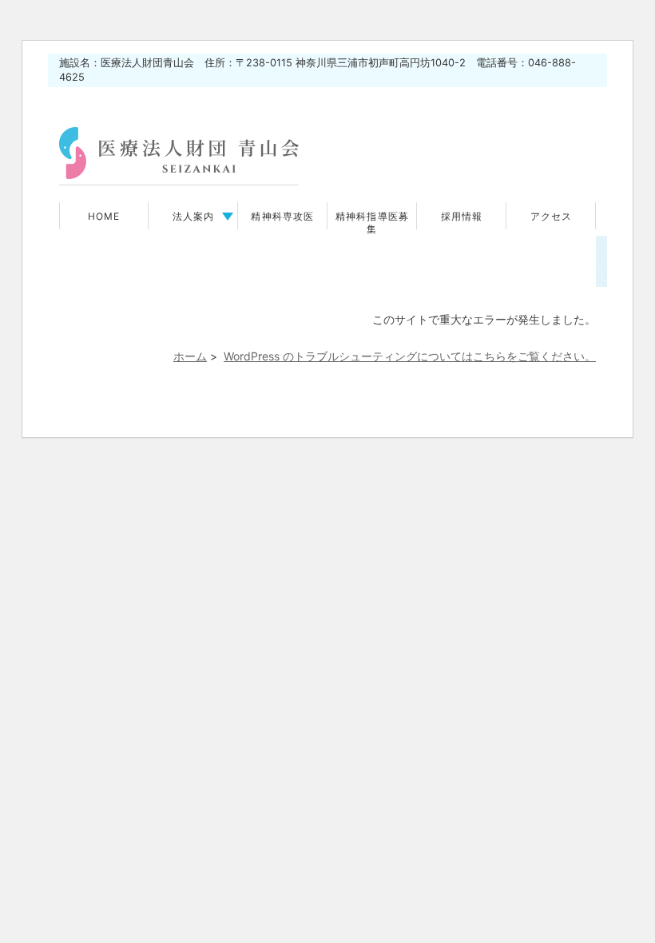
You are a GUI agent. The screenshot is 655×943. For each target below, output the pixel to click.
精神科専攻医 (282, 216)
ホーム (190, 356)
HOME (104, 216)
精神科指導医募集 (372, 223)
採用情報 (462, 216)
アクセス (551, 216)
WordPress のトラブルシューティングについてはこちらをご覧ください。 (410, 356)
